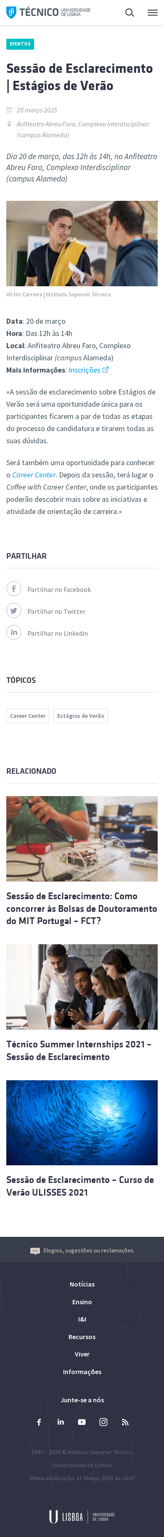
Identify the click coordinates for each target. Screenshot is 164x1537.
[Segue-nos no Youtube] (82, 1423)
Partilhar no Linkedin (57, 633)
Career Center (27, 715)
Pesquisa (124, 12)
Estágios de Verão (80, 715)
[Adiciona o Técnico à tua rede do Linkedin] (60, 1423)
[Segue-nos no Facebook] (39, 1423)
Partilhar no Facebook (59, 589)
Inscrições (85, 370)
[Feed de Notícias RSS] (125, 1423)
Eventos (20, 44)
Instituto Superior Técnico (100, 1452)
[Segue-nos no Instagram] (103, 1423)
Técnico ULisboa (48, 12)
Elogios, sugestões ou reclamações (89, 1250)
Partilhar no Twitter (56, 611)
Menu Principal (147, 12)
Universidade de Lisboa (82, 1465)
